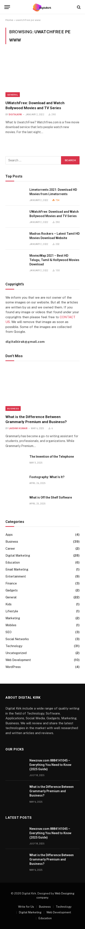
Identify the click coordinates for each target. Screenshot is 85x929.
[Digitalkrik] (42, 7)
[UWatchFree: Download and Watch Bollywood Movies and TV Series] (42, 75)
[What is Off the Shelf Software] (15, 502)
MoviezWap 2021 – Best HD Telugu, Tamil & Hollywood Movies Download (54, 260)
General (12, 94)
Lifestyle (11, 611)
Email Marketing (16, 569)
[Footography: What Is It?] (15, 481)
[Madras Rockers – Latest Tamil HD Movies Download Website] (15, 238)
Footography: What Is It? (47, 477)
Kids (8, 604)
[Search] (78, 7)
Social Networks (17, 639)
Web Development (18, 660)
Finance (11, 583)
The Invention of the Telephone (51, 456)
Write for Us (26, 906)
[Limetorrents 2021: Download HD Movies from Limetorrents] (15, 194)
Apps (9, 534)
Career (10, 548)
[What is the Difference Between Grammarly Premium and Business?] (42, 389)
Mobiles (10, 625)
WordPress (13, 667)
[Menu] (7, 7)
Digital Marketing (17, 555)
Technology (13, 646)
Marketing (12, 618)
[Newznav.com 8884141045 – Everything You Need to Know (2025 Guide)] (15, 765)
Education (12, 562)
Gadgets (11, 590)
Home (9, 20)
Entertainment (15, 576)
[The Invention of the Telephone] (15, 461)
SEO (8, 632)
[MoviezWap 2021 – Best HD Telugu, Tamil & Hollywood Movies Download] (15, 260)
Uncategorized (16, 653)
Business (13, 408)
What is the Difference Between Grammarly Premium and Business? (51, 791)
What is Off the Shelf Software (50, 497)
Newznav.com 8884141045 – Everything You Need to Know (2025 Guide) (50, 765)
